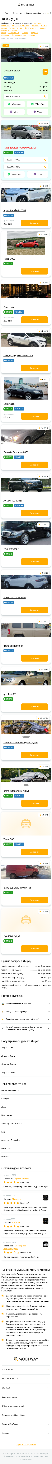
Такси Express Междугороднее (19, 147)
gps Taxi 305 (9, 694)
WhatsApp (16, 104)
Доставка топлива (19, 35)
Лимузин (31, 35)
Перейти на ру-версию (26, 1444)
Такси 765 (8, 839)
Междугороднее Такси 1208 (18, 355)
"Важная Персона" (13, 645)
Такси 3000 (9, 258)
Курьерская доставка (20, 26)
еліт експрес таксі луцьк (16, 791)
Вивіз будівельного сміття (17, 887)
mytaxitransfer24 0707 (14, 210)
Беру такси (9, 403)
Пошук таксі (17, 13)
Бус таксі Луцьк (11, 936)
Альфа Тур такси (12, 500)
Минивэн (35, 26)
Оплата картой (30, 28)
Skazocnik (8, 307)
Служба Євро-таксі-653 (15, 452)
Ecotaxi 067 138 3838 (14, 597)
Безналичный (13, 33)
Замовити (34, 223)
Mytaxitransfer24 (11, 70)
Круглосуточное (15, 28)
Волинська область (35, 13)
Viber (16, 112)
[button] (23, 736)
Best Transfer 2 (11, 549)
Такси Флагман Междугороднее (20, 742)
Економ (25, 33)
